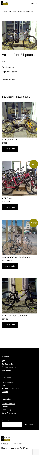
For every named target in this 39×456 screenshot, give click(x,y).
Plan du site (6, 370)
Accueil (4, 11)
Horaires (5, 407)
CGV (3, 361)
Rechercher (6, 421)
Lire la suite (10, 149)
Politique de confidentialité (11, 444)
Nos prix (5, 385)
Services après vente (10, 367)
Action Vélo (12, 11)
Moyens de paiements (10, 388)
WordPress (24, 448)
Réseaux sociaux (8, 404)
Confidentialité (7, 364)
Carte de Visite (7, 382)
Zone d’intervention (9, 413)
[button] (33, 24)
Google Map (6, 410)
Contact (5, 392)
